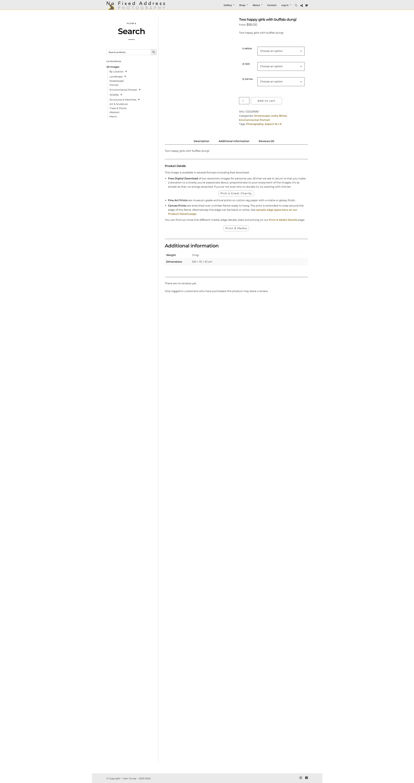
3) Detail (247, 79)
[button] (297, 5)
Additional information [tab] (234, 141)
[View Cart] (306, 5)
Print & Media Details (283, 219)
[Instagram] (300, 777)
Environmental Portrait (254, 120)
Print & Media (236, 228)
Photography (255, 124)
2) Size (246, 64)
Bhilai (283, 115)
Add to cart (266, 100)
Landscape (116, 76)
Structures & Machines (122, 99)
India (274, 115)
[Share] (301, 5)
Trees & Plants (117, 108)
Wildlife (114, 94)
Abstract (114, 112)
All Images (112, 66)
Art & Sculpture (118, 104)
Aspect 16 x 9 (273, 124)
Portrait (114, 84)
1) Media (247, 48)
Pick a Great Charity (236, 193)
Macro (113, 116)
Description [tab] (201, 141)
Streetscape (262, 115)
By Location (116, 71)
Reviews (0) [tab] (266, 141)
